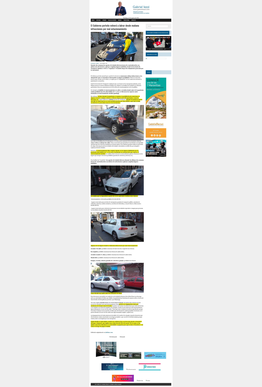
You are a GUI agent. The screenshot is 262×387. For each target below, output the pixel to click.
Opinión (104, 20)
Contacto (133, 20)
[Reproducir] (147, 49)
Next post (122, 337)
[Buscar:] (157, 26)
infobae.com (109, 332)
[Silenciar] (167, 49)
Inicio (93, 20)
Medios (119, 20)
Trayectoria (126, 20)
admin (97, 63)
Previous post (113, 337)
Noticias (98, 20)
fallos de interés (112, 20)
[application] (158, 43)
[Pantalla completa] (169, 49)
